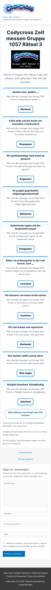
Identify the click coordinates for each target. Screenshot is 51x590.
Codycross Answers (39, 573)
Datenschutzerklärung (35, 581)
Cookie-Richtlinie (25, 585)
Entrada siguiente (25, 459)
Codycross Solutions (36, 576)
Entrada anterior (25, 452)
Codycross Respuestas (16, 576)
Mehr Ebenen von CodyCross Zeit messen (25, 414)
